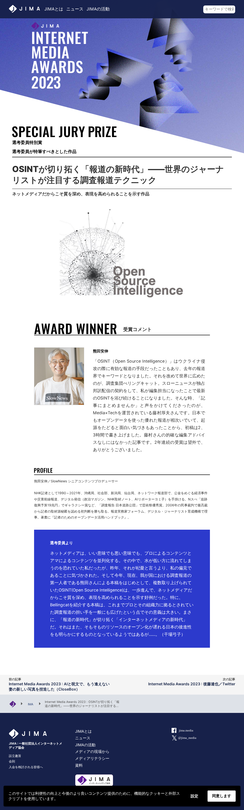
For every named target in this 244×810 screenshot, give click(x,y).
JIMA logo (25, 9)
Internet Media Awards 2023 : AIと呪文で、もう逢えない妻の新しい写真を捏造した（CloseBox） (59, 684)
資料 (79, 765)
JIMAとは (53, 8)
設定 (194, 796)
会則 (12, 761)
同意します (221, 796)
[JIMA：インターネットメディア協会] (13, 703)
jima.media (186, 730)
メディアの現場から (92, 751)
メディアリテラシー (92, 758)
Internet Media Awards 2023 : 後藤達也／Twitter (191, 681)
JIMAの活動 (98, 8)
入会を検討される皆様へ (26, 767)
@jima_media (187, 737)
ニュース (74, 8)
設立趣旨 (15, 756)
